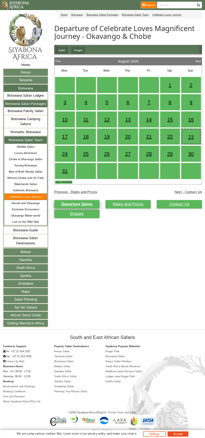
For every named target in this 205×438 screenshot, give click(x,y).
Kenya (25, 72)
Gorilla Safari (113, 381)
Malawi (25, 252)
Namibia (25, 260)
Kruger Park (113, 351)
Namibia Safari (62, 371)
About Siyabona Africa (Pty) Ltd (21, 401)
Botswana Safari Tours (26, 140)
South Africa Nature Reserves (123, 366)
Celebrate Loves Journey (25, 196)
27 (128, 154)
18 (86, 136)
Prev (58, 60)
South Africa (25, 268)
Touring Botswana (25, 165)
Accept (178, 434)
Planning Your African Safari (70, 391)
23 (191, 137)
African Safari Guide (25, 315)
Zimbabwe (25, 283)
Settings (154, 434)
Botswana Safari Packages (25, 104)
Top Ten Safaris (25, 307)
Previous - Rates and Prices (75, 192)
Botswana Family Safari (25, 111)
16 (191, 119)
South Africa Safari (65, 376)
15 (170, 119)
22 (170, 136)
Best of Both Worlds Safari (26, 171)
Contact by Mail (15, 361)
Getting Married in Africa (25, 323)
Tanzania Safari (63, 356)
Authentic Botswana (25, 190)
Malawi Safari (62, 366)
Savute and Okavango (25, 203)
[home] (15, 5)
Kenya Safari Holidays (119, 361)
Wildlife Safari (25, 146)
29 (170, 154)
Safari (61, 50)
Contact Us (179, 204)
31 (65, 171)
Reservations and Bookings (19, 386)
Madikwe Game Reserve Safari (124, 371)
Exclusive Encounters (25, 209)
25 (86, 154)
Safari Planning (25, 299)
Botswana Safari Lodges (25, 95)
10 (65, 119)
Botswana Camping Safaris (25, 121)
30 (191, 154)
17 (65, 136)
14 (149, 119)
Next (198, 60)
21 (149, 136)
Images (78, 50)
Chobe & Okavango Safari (25, 159)
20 (128, 136)
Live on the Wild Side (25, 221)
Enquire (77, 213)
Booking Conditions (14, 391)
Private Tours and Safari (122, 412)
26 (107, 154)
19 (107, 136)
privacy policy (97, 433)
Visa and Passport (14, 396)
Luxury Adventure (25, 153)
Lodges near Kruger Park (120, 376)
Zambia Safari (62, 381)
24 (65, 154)
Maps (25, 291)
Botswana (25, 88)
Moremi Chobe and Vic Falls (25, 177)
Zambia (25, 276)
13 (128, 119)
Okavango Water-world (25, 215)
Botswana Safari (64, 361)
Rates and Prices (128, 204)
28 (149, 154)
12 (107, 119)
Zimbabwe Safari (64, 386)
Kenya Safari (61, 351)
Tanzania (25, 80)
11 (85, 119)
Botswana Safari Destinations (25, 240)
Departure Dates (76, 204)
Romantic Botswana (26, 132)
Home (25, 65)
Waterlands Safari (25, 184)
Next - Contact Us (188, 192)
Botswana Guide (25, 230)
